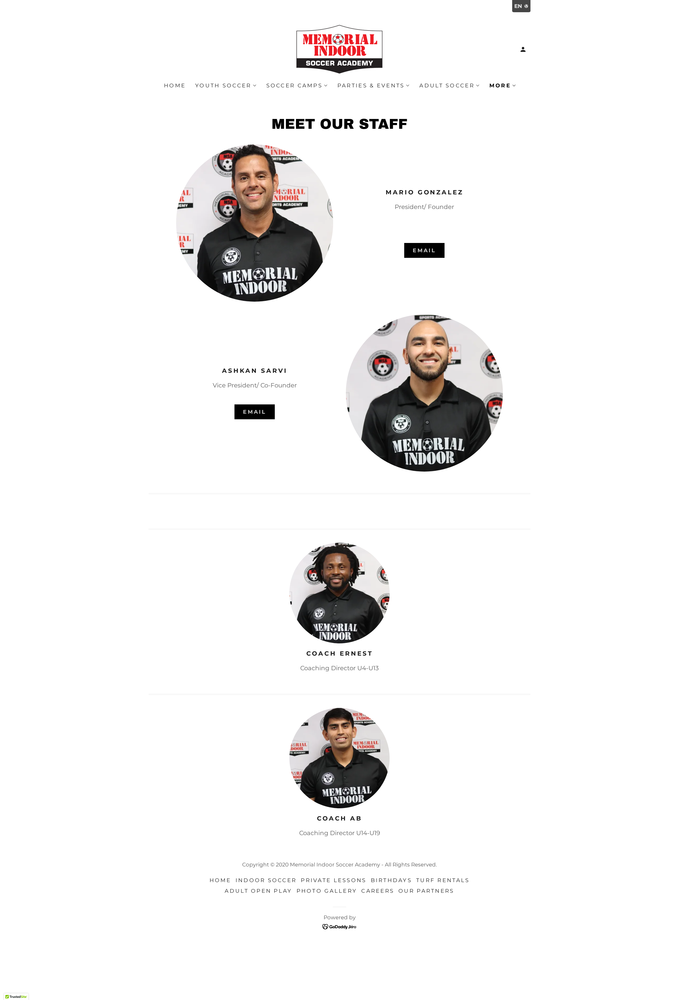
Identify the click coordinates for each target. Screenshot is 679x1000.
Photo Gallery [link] (327, 891)
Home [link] (175, 85)
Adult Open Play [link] (258, 891)
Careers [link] (377, 891)
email (424, 250)
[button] (523, 49)
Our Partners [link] (426, 891)
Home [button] (220, 880)
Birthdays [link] (391, 880)
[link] (339, 49)
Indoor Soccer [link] (266, 880)
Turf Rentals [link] (442, 880)
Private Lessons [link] (333, 880)
